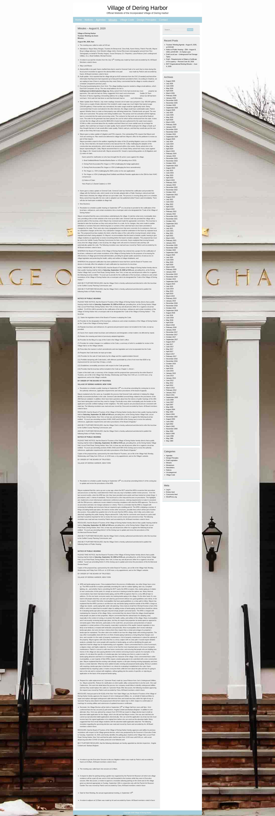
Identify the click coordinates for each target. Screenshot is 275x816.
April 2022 (169, 207)
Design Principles (146, 19)
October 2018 (171, 308)
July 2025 (169, 112)
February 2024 (171, 153)
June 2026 (169, 86)
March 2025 (170, 122)
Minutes (112, 19)
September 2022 (172, 194)
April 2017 (169, 351)
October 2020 (171, 250)
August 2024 (170, 139)
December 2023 (171, 158)
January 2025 (171, 127)
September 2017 (172, 339)
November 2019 (171, 277)
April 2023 (169, 178)
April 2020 (169, 264)
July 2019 (169, 286)
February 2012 (171, 390)
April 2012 (169, 385)
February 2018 (171, 327)
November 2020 (171, 248)
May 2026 (169, 88)
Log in (168, 489)
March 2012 (170, 388)
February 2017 (171, 356)
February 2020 (171, 269)
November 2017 (171, 335)
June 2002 (169, 421)
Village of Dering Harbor (137, 8)
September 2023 (172, 166)
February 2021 (171, 240)
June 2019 (169, 289)
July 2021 (169, 228)
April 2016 (169, 368)
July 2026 (169, 83)
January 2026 (171, 98)
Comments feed (171, 494)
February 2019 (171, 298)
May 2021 (169, 233)
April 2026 (169, 91)
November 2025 (171, 103)
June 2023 (169, 173)
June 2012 (169, 380)
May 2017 (169, 349)
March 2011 (170, 395)
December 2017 (171, 332)
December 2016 (171, 359)
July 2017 (169, 344)
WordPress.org (171, 497)
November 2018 (171, 306)
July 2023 (169, 170)
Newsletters (170, 467)
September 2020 (172, 252)
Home (78, 19)
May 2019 (169, 291)
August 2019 (170, 284)
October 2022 (171, 192)
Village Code (127, 19)
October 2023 (171, 163)
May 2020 (169, 262)
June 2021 (169, 231)
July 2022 (169, 199)
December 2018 (171, 303)
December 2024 (171, 129)
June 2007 (169, 402)
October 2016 (171, 363)
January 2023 (171, 185)
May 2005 (169, 407)
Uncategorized (171, 472)
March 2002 (170, 426)
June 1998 (169, 436)
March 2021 (170, 238)
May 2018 (169, 320)
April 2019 (169, 293)
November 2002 (171, 417)
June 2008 (169, 400)
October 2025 (171, 105)
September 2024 (172, 137)
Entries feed (170, 492)
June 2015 (169, 371)
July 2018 (169, 315)
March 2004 (170, 414)
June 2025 (169, 115)
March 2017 (170, 354)
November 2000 (171, 429)
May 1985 (169, 438)
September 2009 (172, 397)
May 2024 (169, 146)
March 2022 (170, 209)
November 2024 (171, 132)
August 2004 (170, 409)
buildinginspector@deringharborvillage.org (94, 91)
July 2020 (169, 257)
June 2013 (169, 376)
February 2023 (171, 182)
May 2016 (169, 366)
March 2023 (170, 180)
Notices (89, 19)
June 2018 (169, 318)
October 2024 (171, 134)
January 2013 (171, 378)
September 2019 (172, 281)
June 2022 (169, 202)
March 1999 (170, 433)
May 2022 (169, 204)
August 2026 (170, 81)
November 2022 (171, 190)
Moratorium (170, 465)
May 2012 (169, 383)
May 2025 (169, 117)
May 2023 (169, 175)
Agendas (101, 19)
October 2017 (171, 337)
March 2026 (170, 93)
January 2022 (171, 214)
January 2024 (171, 156)
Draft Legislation (171, 460)
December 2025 (171, 100)
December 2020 (171, 245)
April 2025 (169, 120)
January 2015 (171, 373)
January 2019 (171, 301)
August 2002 (170, 419)
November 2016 (171, 361)
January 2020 (171, 272)
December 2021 (171, 216)
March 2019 (170, 296)
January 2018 (171, 330)
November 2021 (171, 219)
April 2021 (169, 235)
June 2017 (169, 347)
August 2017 (170, 342)
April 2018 (169, 322)
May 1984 (169, 441)
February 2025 (171, 124)
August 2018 (170, 313)
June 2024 (169, 144)
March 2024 (170, 151)
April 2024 (169, 149)
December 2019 (171, 274)
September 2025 (172, 108)
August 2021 (170, 226)
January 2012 (171, 392)
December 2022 (171, 187)
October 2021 (171, 221)
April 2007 (169, 404)
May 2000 (169, 431)
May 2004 (169, 412)
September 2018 (172, 310)
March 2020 (170, 267)
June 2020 (169, 260)
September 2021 (172, 223)
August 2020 (170, 255)
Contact (163, 19)
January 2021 (171, 243)
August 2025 (170, 110)
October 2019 (171, 279)
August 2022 (170, 197)
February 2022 (171, 211)
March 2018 (170, 325)
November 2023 (171, 161)
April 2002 (169, 424)
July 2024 (169, 141)
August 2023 (170, 168)
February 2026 (171, 95)
